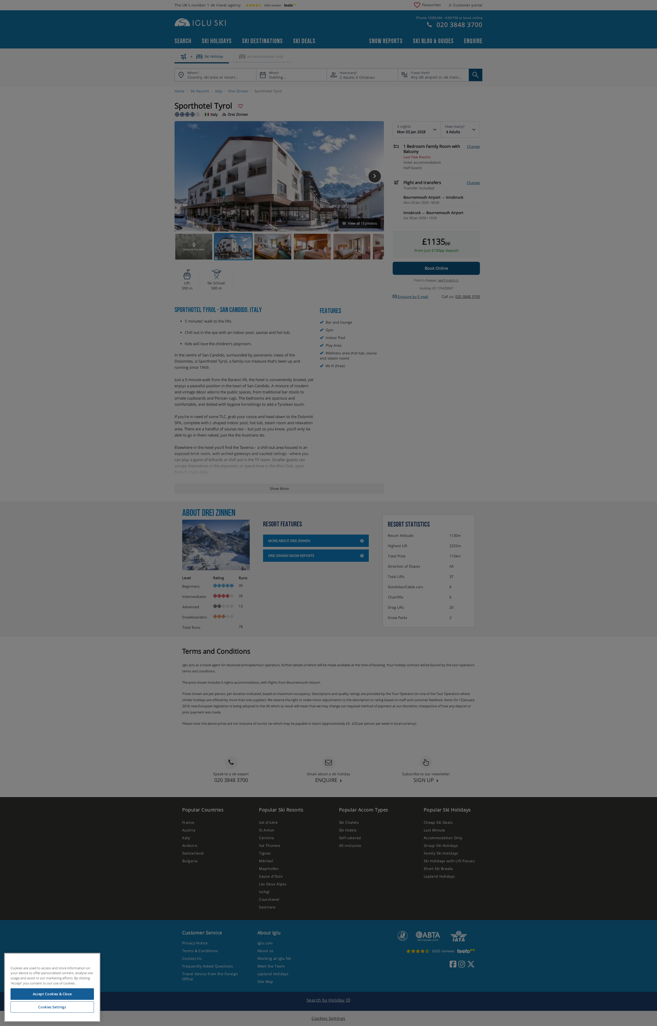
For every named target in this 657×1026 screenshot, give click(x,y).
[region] (52, 987)
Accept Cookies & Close (52, 994)
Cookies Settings (52, 1007)
